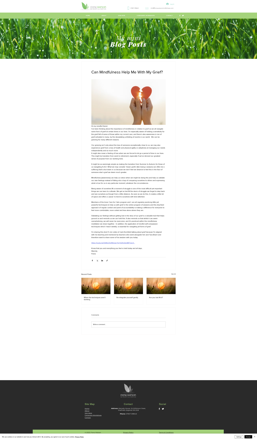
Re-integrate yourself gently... (127, 297)
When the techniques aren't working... (95, 298)
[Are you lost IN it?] (161, 286)
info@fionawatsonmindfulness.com (162, 8)
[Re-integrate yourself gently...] (128, 286)
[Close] (254, 436)
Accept (248, 437)
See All (173, 274)
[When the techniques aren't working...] (95, 286)
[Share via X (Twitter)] (97, 260)
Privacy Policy (79, 437)
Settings (239, 437)
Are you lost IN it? (156, 297)
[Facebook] (180, 15)
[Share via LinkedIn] (102, 260)
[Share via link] (107, 260)
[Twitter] (183, 15)
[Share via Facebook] (92, 260)
